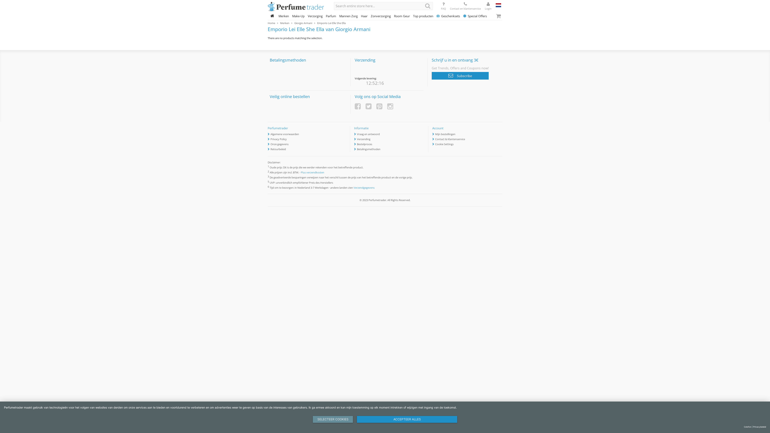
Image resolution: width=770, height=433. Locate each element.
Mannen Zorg (348, 16)
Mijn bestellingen (445, 134)
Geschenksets (450, 16)
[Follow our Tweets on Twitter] (369, 106)
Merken (284, 16)
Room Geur (402, 16)
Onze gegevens (280, 144)
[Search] (428, 6)
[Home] (272, 16)
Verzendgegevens (364, 187)
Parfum (331, 16)
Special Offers (477, 16)
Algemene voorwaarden (285, 134)
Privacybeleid (759, 427)
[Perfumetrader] (298, 7)
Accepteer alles (407, 419)
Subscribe (464, 76)
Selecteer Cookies (333, 419)
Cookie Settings (444, 144)
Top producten (423, 16)
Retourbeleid (278, 149)
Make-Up (298, 16)
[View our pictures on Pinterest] (379, 106)
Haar (364, 16)
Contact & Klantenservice (450, 139)
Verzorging (315, 16)
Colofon (747, 427)
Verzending (363, 139)
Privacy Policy (279, 139)
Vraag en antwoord (368, 134)
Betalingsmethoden (368, 149)
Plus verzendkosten (312, 172)
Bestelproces (364, 144)
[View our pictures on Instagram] (390, 106)
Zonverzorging (381, 16)
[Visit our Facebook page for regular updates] (358, 106)
